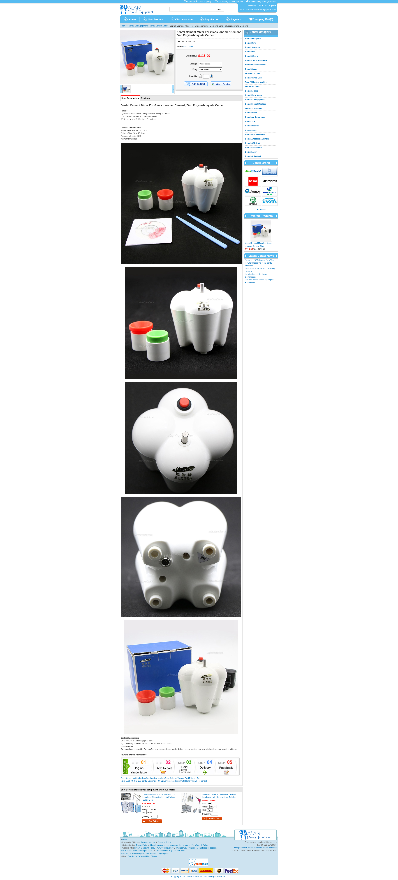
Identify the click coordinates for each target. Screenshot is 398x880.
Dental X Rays (251, 56)
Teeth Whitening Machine (256, 82)
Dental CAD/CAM (252, 143)
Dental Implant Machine (255, 104)
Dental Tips (250, 121)
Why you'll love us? (165, 848)
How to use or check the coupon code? (136, 851)
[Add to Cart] (196, 83)
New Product (155, 19)
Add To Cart (154, 821)
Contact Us (144, 856)
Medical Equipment (253, 108)
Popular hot (212, 19)
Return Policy (142, 845)
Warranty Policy (201, 845)
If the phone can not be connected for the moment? (171, 845)
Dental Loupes (251, 91)
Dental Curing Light (253, 78)
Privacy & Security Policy (144, 848)
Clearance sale (184, 19)
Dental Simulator (252, 47)
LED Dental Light (252, 73)
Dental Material (252, 126)
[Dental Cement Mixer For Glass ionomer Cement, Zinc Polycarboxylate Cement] (147, 57)
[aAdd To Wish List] (223, 83)
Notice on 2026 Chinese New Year (259, 260)
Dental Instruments (253, 148)
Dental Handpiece (253, 39)
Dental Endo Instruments (256, 60)
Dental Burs (250, 43)
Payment (236, 19)
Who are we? (181, 848)
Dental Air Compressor (255, 117)
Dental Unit (250, 52)
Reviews (145, 98)
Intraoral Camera (252, 86)
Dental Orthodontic (253, 156)
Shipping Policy (164, 842)
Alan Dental (188, 46)
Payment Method (148, 842)
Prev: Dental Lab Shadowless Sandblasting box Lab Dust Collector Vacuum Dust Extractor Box (160, 778)
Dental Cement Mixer (158, 26)
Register (272, 5)
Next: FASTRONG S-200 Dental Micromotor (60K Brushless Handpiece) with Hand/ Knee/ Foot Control (164, 781)
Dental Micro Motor (253, 95)
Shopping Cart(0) (263, 19)
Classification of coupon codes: (202, 848)
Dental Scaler (251, 69)
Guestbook (132, 856)
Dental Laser (251, 152)
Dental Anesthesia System (257, 139)
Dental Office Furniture (255, 134)
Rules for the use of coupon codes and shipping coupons (144, 853)
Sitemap (154, 856)
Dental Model (251, 113)
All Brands (261, 209)
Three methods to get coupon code (170, 851)
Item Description (130, 98)
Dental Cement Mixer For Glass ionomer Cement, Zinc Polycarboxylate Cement (258, 246)
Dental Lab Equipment (138, 26)
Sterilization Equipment (255, 65)
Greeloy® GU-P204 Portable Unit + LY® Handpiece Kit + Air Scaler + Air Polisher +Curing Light (158, 797)
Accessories (251, 130)
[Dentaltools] (198, 866)
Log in (260, 5)
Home (132, 19)
